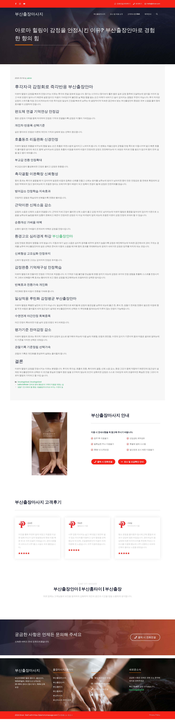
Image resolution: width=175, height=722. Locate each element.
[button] (157, 14)
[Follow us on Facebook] (16, 4)
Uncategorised (23, 382)
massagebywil (136, 690)
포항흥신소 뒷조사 (66, 715)
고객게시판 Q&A (134, 14)
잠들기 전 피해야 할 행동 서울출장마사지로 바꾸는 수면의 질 (40, 387)
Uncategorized (35, 382)
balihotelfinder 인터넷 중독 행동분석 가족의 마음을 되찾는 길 (41, 384)
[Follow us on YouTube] (24, 4)
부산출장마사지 (29, 14)
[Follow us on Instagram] (20, 4)
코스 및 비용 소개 (116, 14)
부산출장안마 (62, 236)
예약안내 (148, 14)
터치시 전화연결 (101, 689)
